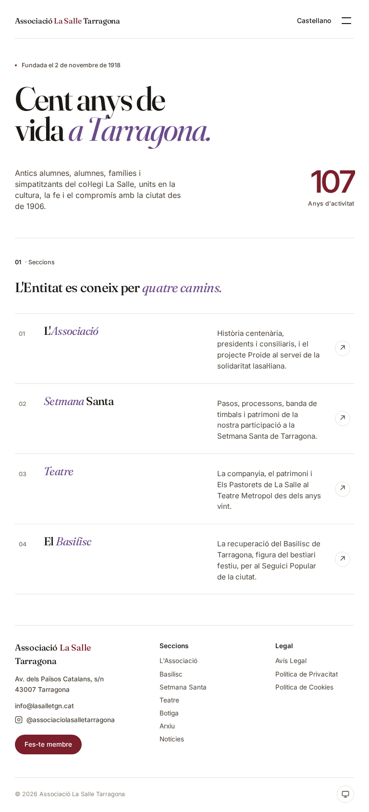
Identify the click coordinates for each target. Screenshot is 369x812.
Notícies (172, 739)
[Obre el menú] (346, 20)
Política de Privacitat (306, 674)
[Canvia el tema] (345, 794)
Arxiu (167, 726)
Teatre (169, 700)
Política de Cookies (304, 687)
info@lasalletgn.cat (44, 706)
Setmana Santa (183, 687)
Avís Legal (291, 660)
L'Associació (178, 660)
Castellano (314, 20)
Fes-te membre (48, 744)
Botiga (169, 713)
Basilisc (171, 674)
